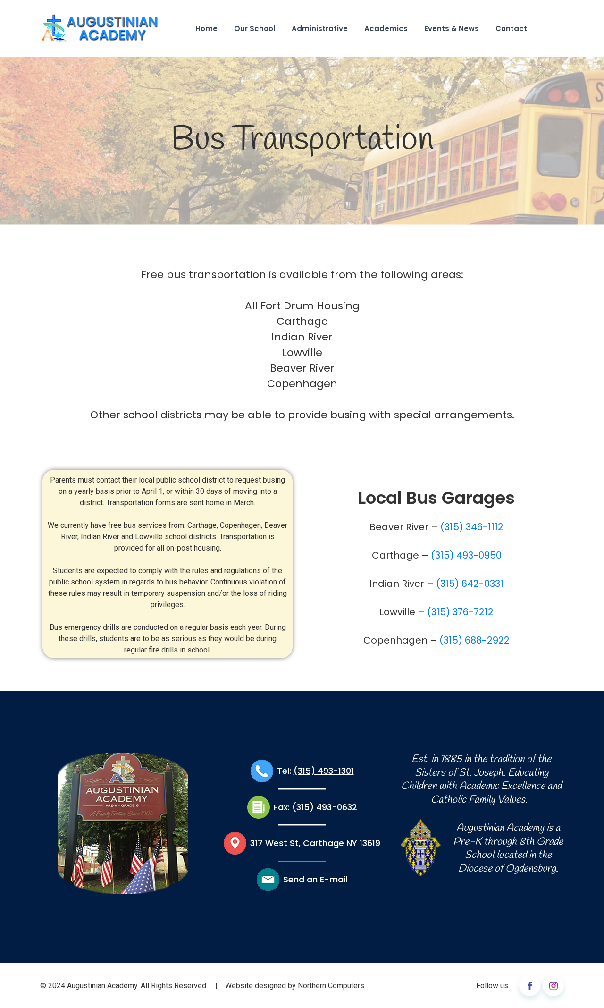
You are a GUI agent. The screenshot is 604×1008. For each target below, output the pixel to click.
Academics (386, 29)
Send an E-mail (315, 879)
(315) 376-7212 (460, 611)
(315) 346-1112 (471, 527)
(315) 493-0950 (466, 555)
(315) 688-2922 (474, 640)
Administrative (320, 29)
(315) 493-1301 (324, 770)
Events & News (451, 29)
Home (206, 29)
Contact (511, 29)
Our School (254, 29)
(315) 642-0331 (469, 583)
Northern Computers (331, 985)
